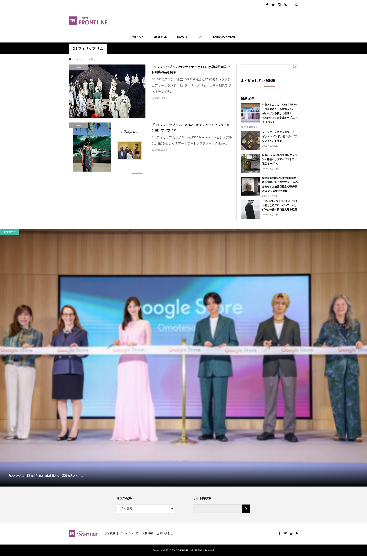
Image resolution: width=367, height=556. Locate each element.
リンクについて (128, 533)
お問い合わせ (165, 533)
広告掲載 (147, 533)
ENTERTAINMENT (224, 37)
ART (200, 37)
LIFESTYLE (160, 37)
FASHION (138, 37)
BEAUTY (182, 37)
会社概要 (110, 533)
